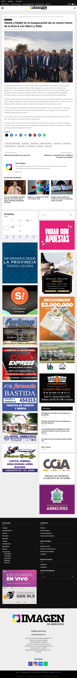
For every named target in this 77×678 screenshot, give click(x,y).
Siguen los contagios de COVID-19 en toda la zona (38, 198)
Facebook (43, 564)
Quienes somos (39, 4)
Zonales (4, 541)
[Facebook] (30, 664)
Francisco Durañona (45, 143)
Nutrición (7, 562)
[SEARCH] (71, 215)
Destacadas (25, 143)
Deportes (5, 538)
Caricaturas (7, 554)
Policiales (5, 536)
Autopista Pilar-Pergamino (12, 143)
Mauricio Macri (31, 146)
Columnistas (6, 551)
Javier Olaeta (67, 143)
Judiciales (7, 556)
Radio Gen (40, 146)
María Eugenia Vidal (10, 146)
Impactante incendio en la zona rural (17, 155)
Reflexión (7, 560)
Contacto (47, 4)
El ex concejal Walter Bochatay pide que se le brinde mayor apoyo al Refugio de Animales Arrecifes (14, 199)
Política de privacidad (47, 551)
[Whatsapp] (46, 664)
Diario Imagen (9, 29)
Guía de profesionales (28, 4)
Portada (4, 528)
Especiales (5, 546)
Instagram (43, 567)
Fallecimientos (5, 4)
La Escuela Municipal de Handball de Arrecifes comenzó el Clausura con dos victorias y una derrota (55, 431)
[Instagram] (35, 664)
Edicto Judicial (46, 447)
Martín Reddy (21, 146)
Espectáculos (6, 543)
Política (4, 533)
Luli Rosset (58, 672)
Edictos (4, 549)
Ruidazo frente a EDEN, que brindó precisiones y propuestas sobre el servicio (62, 199)
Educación (7, 558)
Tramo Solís (48, 146)
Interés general (8, 19)
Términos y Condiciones (47, 549)
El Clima (42, 528)
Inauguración (57, 143)
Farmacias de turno (16, 4)
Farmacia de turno (46, 533)
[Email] (40, 664)
